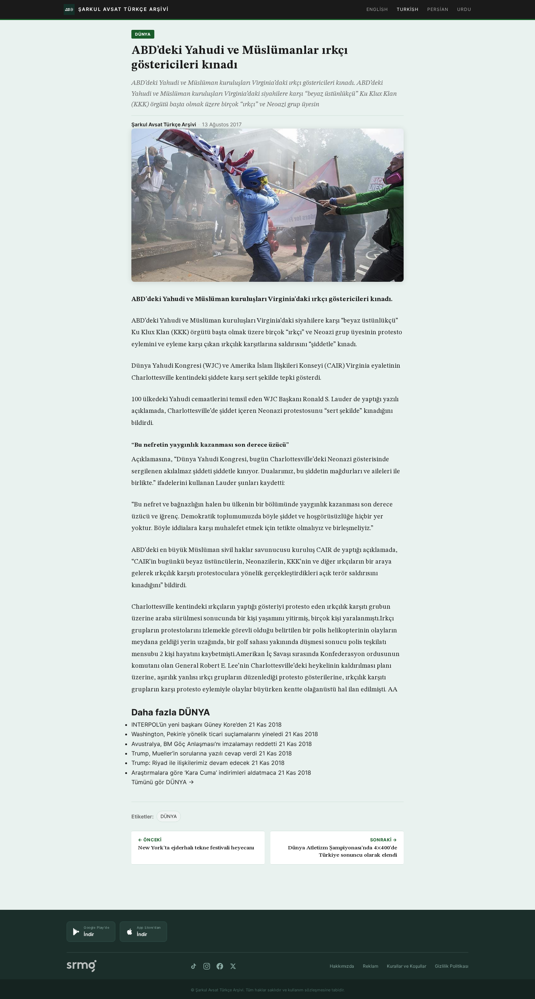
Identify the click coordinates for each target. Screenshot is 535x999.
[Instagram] (206, 966)
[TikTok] (193, 966)
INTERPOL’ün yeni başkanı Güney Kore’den (189, 724)
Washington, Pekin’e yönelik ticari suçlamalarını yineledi (207, 734)
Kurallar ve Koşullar (406, 966)
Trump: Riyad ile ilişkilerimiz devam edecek (190, 762)
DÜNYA (143, 34)
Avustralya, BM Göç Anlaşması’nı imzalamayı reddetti (204, 743)
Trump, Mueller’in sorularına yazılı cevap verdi (194, 753)
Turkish (408, 9)
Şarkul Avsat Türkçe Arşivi (163, 124)
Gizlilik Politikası (451, 966)
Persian (437, 9)
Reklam (370, 966)
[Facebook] (220, 966)
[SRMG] (81, 966)
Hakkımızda (342, 966)
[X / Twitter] (233, 966)
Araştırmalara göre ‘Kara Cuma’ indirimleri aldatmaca (203, 772)
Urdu (464, 9)
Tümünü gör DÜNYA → (162, 782)
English (377, 9)
